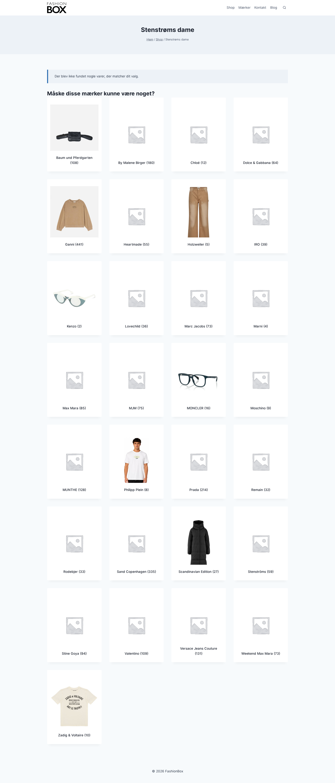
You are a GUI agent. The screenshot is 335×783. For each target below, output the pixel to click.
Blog (273, 7)
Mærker (244, 7)
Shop (231, 7)
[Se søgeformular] (284, 7)
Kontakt (260, 7)
